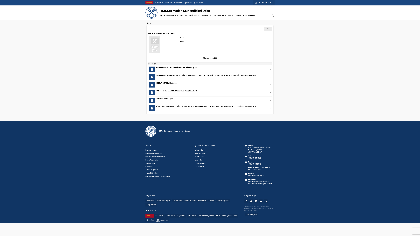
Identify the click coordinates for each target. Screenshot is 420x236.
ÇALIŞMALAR (219, 15)
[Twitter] (251, 201)
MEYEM (238, 15)
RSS (235, 216)
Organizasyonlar (223, 200)
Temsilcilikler (199, 166)
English (189, 2)
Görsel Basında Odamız (153, 153)
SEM (230, 15)
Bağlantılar (168, 2)
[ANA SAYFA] (161, 15)
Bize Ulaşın (159, 2)
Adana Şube (199, 150)
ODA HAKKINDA (170, 15)
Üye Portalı (199, 2)
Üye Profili (148, 166)
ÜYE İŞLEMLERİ (264, 3)
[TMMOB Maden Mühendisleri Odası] (151, 13)
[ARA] (273, 15)
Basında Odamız (151, 150)
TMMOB (211, 200)
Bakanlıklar (202, 200)
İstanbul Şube (199, 157)
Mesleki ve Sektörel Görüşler (155, 157)
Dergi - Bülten (151, 205)
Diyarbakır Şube (200, 153)
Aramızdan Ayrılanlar (206, 216)
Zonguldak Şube (200, 163)
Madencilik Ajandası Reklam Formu (157, 176)
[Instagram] (256, 201)
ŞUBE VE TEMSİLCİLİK (189, 15)
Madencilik (150, 200)
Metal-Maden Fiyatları (224, 216)
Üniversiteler (177, 200)
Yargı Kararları (150, 163)
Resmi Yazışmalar (151, 160)
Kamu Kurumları (190, 200)
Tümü (267, 29)
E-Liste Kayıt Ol (251, 215)
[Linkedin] (266, 201)
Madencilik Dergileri (163, 200)
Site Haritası (178, 2)
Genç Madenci (249, 15)
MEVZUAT (206, 15)
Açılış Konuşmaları (151, 170)
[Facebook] (246, 201)
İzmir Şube (198, 160)
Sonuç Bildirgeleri (151, 173)
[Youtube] (261, 201)
